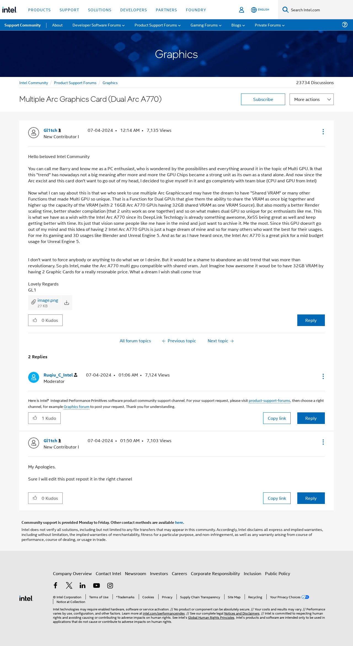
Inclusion (252, 573)
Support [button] (69, 9)
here (179, 522)
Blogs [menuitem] (236, 25)
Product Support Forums (75, 82)
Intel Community (33, 82)
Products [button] (39, 9)
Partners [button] (166, 9)
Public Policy (277, 573)
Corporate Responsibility (215, 573)
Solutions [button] (99, 9)
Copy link (277, 418)
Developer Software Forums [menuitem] (97, 25)
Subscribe (263, 99)
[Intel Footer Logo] (26, 597)
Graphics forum (76, 407)
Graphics (110, 82)
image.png (48, 300)
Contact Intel (108, 573)
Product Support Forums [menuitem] (156, 25)
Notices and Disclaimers (242, 613)
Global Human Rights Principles (211, 617)
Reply (311, 320)
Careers (179, 573)
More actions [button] (307, 99)
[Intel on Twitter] (69, 586)
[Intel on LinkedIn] (82, 586)
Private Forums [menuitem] (268, 25)
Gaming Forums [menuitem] (204, 25)
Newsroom (135, 573)
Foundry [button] (196, 9)
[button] (322, 131)
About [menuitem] (57, 25)
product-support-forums (269, 401)
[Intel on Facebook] (55, 586)
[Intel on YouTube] (96, 586)
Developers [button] (133, 9)
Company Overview (72, 573)
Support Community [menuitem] (22, 25)
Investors (159, 573)
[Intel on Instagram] (110, 586)
